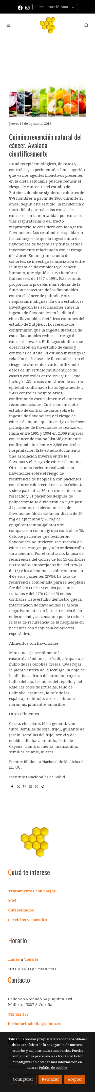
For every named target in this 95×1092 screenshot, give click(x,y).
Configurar (23, 1079)
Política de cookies (53, 1068)
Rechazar (50, 1079)
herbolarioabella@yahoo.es (34, 1023)
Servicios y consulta (27, 920)
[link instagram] (27, 7)
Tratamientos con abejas (32, 891)
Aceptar (75, 1079)
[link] (47, 25)
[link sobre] (47, 845)
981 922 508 (18, 1014)
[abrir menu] (8, 25)
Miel (12, 901)
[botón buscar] (86, 25)
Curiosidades (21, 910)
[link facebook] (20, 7)
